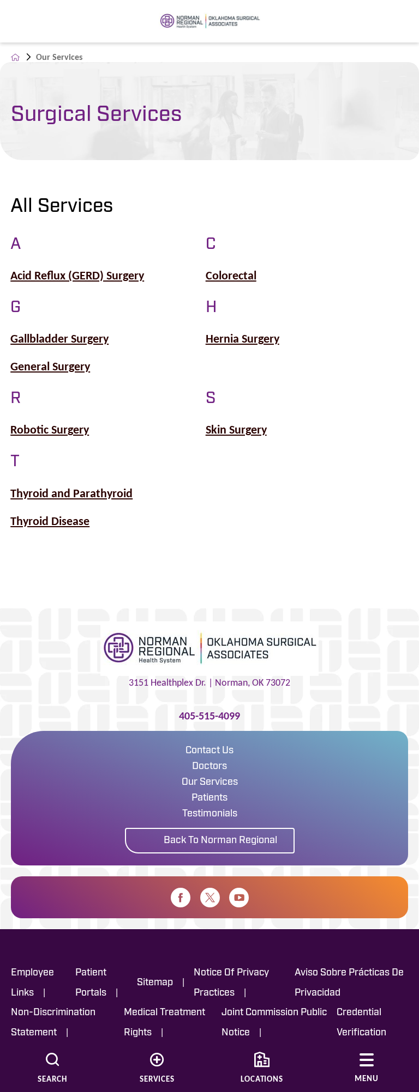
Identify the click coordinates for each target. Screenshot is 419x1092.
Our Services (210, 783)
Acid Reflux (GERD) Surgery (77, 275)
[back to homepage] (15, 57)
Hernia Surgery (242, 338)
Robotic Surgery (49, 429)
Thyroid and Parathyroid (71, 493)
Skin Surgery (236, 429)
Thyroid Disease (49, 521)
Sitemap (155, 982)
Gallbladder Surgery (59, 338)
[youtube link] (239, 897)
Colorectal (231, 275)
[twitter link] (210, 897)
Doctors (209, 767)
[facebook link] (180, 897)
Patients (209, 798)
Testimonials (209, 814)
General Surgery (50, 366)
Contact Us (209, 751)
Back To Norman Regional (220, 841)
